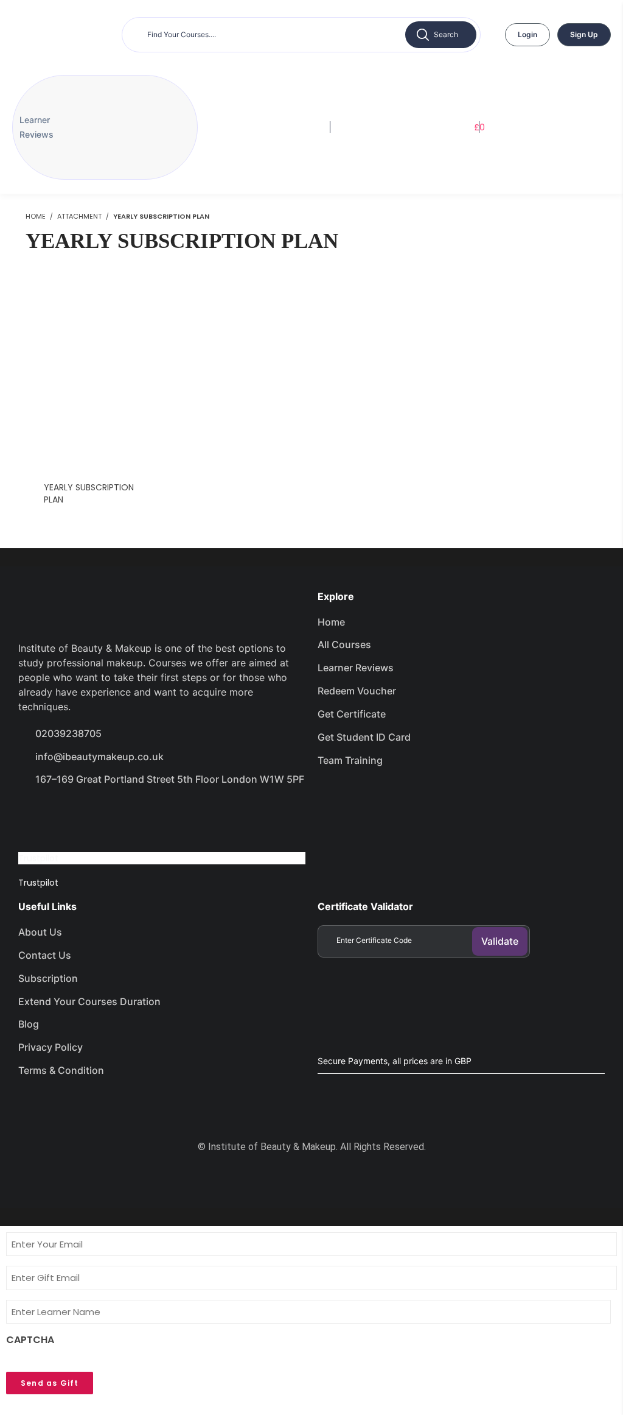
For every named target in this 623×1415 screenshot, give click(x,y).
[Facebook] (33, 814)
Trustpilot (38, 858)
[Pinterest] (163, 814)
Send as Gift (49, 1383)
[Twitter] (76, 814)
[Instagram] (120, 814)
